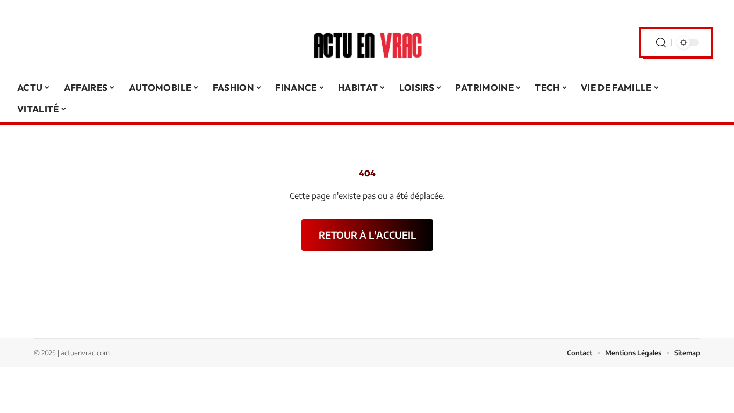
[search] (661, 42)
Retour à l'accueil (367, 235)
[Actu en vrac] (367, 42)
